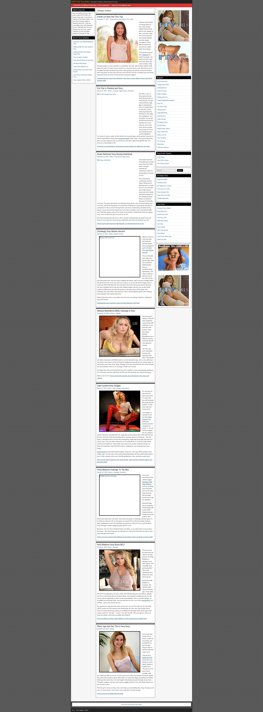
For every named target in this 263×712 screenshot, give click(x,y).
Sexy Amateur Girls (163, 192)
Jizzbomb (145, 55)
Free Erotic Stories (163, 160)
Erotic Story (160, 157)
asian (111, 19)
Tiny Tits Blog (161, 138)
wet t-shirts (130, 19)
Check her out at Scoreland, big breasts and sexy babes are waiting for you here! (123, 146)
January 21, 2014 (102, 472)
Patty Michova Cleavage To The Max (113, 469)
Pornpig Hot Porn (162, 122)
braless (116, 19)
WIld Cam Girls (161, 239)
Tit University (161, 141)
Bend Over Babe (162, 179)
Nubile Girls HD (147, 657)
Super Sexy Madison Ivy (80, 66)
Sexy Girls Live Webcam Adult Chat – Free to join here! (91, 5)
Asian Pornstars (162, 91)
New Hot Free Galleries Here (121, 5)
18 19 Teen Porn (162, 81)
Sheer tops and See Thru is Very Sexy (113, 626)
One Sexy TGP (162, 217)
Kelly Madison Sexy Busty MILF (111, 544)
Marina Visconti (118, 234)
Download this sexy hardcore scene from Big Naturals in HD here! (118, 303)
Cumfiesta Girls (162, 182)
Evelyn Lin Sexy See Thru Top (110, 16)
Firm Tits (160, 103)
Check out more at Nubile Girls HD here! (110, 693)
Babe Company (162, 94)
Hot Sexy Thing (162, 106)
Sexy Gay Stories (162, 230)
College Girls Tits (162, 97)
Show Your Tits (161, 135)
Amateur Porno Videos (164, 208)
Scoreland (131, 91)
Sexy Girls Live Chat (163, 195)
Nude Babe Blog (162, 113)
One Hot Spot (161, 116)
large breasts (123, 91)
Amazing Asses (162, 88)
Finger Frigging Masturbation (165, 100)
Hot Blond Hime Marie (79, 63)
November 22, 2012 (103, 629)
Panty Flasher (161, 119)
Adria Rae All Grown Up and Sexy (83, 60)
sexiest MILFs (145, 600)
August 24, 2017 (102, 91)
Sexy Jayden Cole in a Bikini (82, 80)
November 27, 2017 (103, 19)
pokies (126, 682)
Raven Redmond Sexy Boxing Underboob (114, 154)
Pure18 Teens (161, 125)
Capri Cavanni (116, 388)
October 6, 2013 (102, 547)
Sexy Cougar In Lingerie (80, 57)
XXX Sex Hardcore (163, 147)
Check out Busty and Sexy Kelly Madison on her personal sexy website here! (122, 618)
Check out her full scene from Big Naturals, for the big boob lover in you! (120, 223)
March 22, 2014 (101, 388)
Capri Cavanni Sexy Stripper (109, 385)
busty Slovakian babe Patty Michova (147, 482)
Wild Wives (160, 144)
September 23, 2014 (103, 313)
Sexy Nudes (161, 233)
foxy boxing (118, 156)
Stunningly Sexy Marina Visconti (111, 231)
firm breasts (122, 19)
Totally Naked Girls (163, 198)
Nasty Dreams (161, 110)
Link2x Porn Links (162, 214)
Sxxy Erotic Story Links (164, 236)
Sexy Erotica (161, 227)
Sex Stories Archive (163, 163)
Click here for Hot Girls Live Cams (131, 704)
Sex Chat (160, 224)
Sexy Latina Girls (162, 131)
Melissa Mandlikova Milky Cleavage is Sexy (116, 310)
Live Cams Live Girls (163, 189)
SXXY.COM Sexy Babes (80, 1)
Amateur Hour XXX (163, 84)
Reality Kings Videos (163, 128)
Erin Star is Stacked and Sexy (110, 88)
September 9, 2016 (102, 156)
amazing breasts (123, 138)
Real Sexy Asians (162, 220)
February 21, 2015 (102, 234)
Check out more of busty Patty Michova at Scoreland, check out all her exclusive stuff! (125, 537)
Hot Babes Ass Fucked (164, 186)
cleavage (115, 91)
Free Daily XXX (162, 211)
